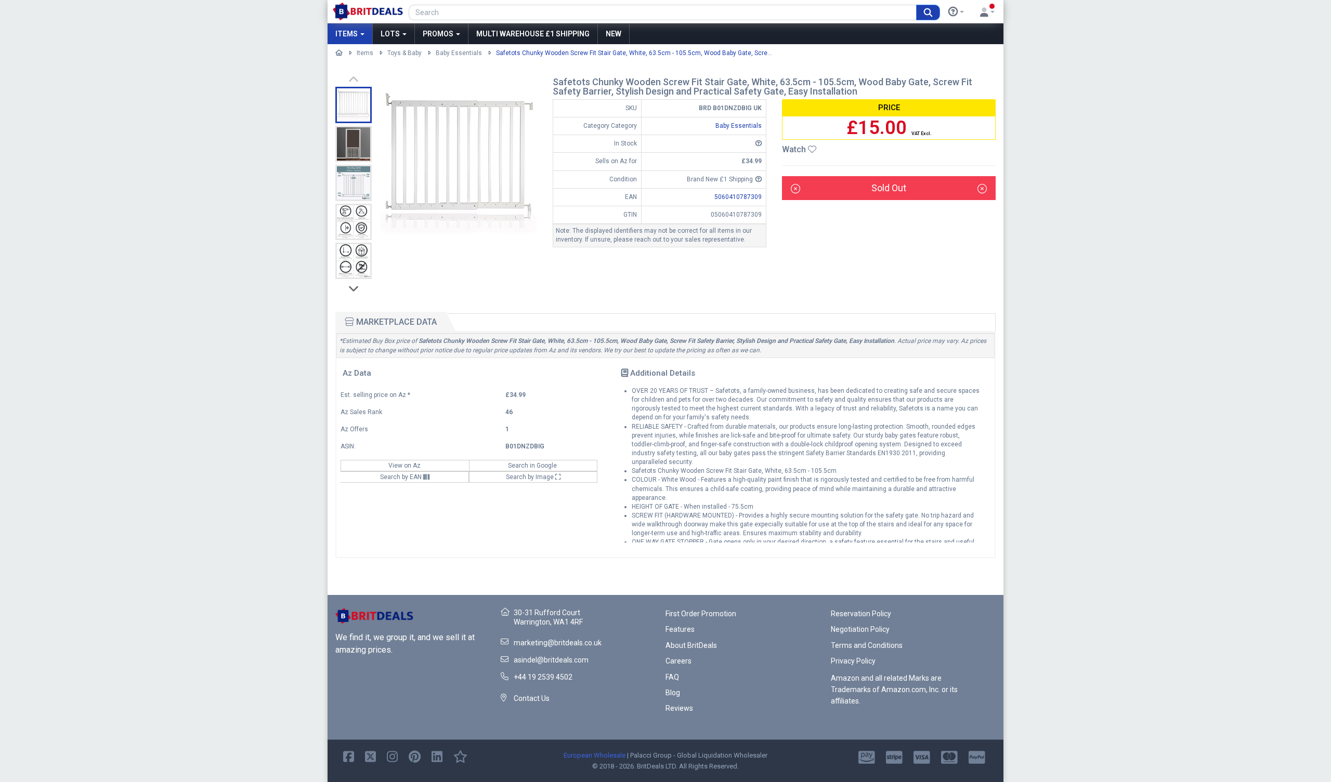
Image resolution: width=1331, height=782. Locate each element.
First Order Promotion (701, 613)
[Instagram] (392, 756)
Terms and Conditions (867, 645)
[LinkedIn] (437, 756)
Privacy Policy (853, 661)
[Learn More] (956, 12)
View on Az (405, 465)
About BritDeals (691, 645)
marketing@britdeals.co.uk (558, 643)
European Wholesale (594, 755)
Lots (391, 34)
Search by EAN (401, 477)
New (613, 34)
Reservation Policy (861, 613)
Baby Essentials (459, 53)
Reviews (679, 708)
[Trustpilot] (460, 756)
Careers (678, 661)
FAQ (672, 677)
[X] (370, 756)
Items (347, 34)
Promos (439, 34)
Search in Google (533, 465)
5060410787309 (738, 197)
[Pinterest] (415, 756)
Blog (673, 692)
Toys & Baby (404, 53)
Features (680, 629)
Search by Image (530, 477)
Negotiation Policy (860, 629)
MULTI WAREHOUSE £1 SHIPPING (533, 34)
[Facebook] (348, 756)
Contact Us (532, 698)
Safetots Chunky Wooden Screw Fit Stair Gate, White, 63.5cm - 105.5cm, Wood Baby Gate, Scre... (634, 53)
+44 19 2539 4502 (543, 677)
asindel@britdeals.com (551, 660)
